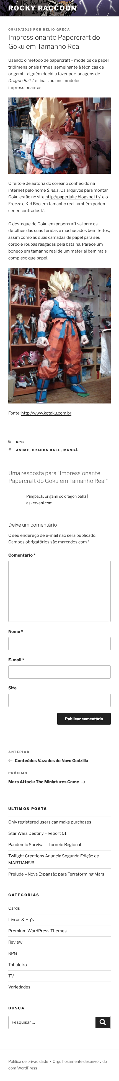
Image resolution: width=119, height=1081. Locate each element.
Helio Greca (56, 29)
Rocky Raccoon (42, 8)
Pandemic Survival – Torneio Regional (44, 844)
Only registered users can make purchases (49, 822)
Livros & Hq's (21, 919)
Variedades (19, 987)
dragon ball (46, 450)
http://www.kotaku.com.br (46, 413)
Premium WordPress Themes (37, 930)
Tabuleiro (17, 964)
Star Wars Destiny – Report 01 (37, 833)
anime (23, 450)
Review (15, 942)
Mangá (71, 450)
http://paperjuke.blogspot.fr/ (72, 196)
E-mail (16, 659)
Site (12, 688)
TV (11, 976)
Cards (14, 908)
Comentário (21, 555)
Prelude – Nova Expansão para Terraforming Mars (56, 874)
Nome (15, 631)
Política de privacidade (28, 1061)
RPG (20, 442)
